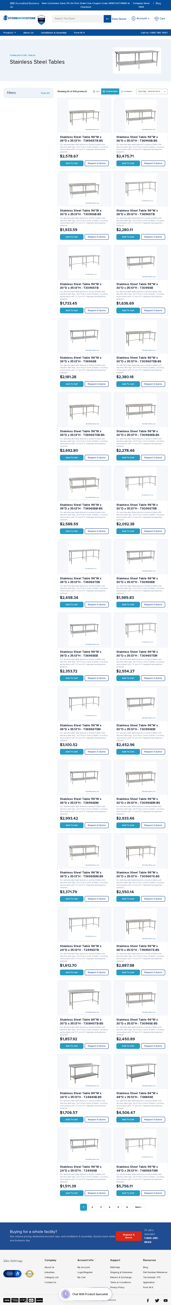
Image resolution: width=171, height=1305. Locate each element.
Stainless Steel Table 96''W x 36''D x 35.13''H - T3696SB (80, 359)
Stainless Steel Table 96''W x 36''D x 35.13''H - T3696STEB (80, 580)
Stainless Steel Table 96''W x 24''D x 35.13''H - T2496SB (80, 1168)
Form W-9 (79, 32)
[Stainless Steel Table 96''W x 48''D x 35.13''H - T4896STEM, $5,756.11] (141, 1145)
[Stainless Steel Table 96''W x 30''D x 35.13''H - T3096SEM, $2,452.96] (141, 704)
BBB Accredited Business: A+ (25, 5)
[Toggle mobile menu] (5, 18)
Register (88, 1272)
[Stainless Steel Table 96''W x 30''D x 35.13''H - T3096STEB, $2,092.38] (141, 483)
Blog (158, 3)
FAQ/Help (115, 1267)
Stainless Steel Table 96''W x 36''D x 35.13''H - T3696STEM (80, 727)
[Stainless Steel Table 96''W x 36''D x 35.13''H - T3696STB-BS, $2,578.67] (84, 115)
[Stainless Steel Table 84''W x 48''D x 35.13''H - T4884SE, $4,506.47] (141, 1071)
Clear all (45, 93)
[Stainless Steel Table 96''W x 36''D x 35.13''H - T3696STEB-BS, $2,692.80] (84, 410)
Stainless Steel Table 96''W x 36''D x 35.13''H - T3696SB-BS (137, 139)
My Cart (81, 1277)
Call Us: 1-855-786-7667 (154, 32)
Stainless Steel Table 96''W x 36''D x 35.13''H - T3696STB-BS (81, 139)
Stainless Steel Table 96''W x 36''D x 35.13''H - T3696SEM (80, 801)
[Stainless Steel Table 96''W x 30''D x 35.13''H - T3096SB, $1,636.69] (141, 262)
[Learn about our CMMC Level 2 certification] (41, 20)
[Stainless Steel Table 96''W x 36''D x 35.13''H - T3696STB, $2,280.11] (141, 189)
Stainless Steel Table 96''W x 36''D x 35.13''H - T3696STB (137, 212)
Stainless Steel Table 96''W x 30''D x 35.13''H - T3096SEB (137, 580)
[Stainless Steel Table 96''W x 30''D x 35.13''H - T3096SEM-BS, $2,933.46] (141, 777)
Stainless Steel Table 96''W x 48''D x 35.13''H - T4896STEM (137, 1168)
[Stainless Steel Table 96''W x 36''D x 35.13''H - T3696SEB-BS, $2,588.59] (84, 483)
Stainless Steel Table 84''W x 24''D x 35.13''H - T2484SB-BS (81, 1095)
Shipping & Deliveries (121, 1272)
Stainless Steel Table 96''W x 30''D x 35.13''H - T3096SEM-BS (138, 801)
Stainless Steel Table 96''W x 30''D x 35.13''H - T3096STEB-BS (138, 359)
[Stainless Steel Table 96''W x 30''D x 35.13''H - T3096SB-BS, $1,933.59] (84, 189)
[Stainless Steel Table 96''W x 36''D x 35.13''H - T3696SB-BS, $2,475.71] (141, 115)
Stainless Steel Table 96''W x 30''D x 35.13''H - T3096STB (80, 286)
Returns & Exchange (121, 1277)
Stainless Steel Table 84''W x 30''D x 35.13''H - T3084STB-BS (81, 1021)
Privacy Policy (117, 1287)
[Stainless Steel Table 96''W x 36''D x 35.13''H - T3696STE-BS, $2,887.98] (141, 924)
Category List (51, 1277)
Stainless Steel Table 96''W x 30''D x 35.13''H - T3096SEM (137, 727)
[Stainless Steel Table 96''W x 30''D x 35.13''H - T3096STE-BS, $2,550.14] (141, 851)
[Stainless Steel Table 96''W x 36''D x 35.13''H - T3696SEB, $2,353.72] (84, 630)
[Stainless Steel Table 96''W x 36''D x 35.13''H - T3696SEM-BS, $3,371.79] (84, 851)
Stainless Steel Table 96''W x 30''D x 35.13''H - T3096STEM (137, 653)
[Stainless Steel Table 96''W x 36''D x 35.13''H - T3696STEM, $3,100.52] (84, 704)
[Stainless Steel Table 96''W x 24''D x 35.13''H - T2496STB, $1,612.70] (84, 924)
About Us (28, 32)
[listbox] (157, 91)
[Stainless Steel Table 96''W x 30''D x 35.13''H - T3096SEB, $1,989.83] (141, 557)
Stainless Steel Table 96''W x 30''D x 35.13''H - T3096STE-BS (137, 874)
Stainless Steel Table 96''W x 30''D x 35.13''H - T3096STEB (137, 506)
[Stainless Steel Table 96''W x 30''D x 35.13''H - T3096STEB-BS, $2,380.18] (141, 336)
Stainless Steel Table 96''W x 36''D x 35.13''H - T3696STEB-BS (82, 433)
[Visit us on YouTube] (166, 1300)
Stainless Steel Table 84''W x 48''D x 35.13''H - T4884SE (137, 1095)
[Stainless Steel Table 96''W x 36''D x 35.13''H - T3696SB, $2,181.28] (84, 336)
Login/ (80, 1272)
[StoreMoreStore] (19, 20)
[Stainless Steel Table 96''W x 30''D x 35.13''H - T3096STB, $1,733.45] (84, 262)
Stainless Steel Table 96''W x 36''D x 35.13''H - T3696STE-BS (137, 948)
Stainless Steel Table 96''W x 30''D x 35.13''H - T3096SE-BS (137, 1021)
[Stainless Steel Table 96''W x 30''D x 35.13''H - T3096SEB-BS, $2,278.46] (141, 410)
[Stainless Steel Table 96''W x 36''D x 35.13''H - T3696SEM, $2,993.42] (84, 777)
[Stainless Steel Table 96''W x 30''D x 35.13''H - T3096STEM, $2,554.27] (141, 630)
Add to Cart (72, 163)
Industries (50, 1272)
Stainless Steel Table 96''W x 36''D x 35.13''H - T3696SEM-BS (81, 874)
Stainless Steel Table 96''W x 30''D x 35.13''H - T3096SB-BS (80, 212)
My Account (83, 1267)
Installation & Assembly (53, 32)
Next (138, 1207)
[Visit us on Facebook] (148, 1300)
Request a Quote (97, 163)
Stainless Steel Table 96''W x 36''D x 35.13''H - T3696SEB (80, 653)
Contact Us (50, 1282)
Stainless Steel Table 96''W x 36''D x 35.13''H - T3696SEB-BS (81, 506)
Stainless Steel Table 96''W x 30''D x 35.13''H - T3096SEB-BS (137, 433)
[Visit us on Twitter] (157, 1300)
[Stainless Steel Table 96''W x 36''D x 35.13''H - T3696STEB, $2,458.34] (84, 557)
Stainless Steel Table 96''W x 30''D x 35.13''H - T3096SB (137, 286)
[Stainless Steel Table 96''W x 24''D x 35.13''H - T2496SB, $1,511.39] (84, 1145)
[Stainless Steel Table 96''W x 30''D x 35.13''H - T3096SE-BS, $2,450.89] (141, 998)
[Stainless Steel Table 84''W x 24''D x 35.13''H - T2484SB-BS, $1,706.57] (84, 1071)
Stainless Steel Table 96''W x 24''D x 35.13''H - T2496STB (80, 948)
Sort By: (142, 91)
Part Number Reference (155, 1272)
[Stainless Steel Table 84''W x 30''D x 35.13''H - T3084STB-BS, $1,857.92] (84, 998)
